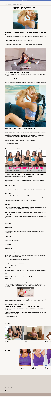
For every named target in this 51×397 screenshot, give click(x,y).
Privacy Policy (27, 394)
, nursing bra (21, 29)
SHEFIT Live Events (43, 383)
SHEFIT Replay (20, 383)
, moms (19, 29)
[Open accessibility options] (5, 390)
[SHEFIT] (2, 2)
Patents (33, 394)
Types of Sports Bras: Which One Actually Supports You (31, 341)
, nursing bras (23, 29)
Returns (30, 383)
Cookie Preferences (23, 394)
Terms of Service (30, 394)
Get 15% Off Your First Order (43, 378)
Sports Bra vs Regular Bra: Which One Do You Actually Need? (11, 341)
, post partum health (26, 29)
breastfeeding (14, 29)
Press (30, 384)
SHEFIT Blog (9, 4)
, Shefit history (35, 29)
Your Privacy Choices (19, 394)
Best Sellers (20, 378)
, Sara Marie (33, 29)
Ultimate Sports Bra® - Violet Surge (23, 366)
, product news (31, 29)
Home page (6, 4)
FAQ (30, 378)
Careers (31, 385)
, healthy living (16, 29)
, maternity (18, 29)
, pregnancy (29, 29)
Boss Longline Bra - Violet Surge (35, 366)
